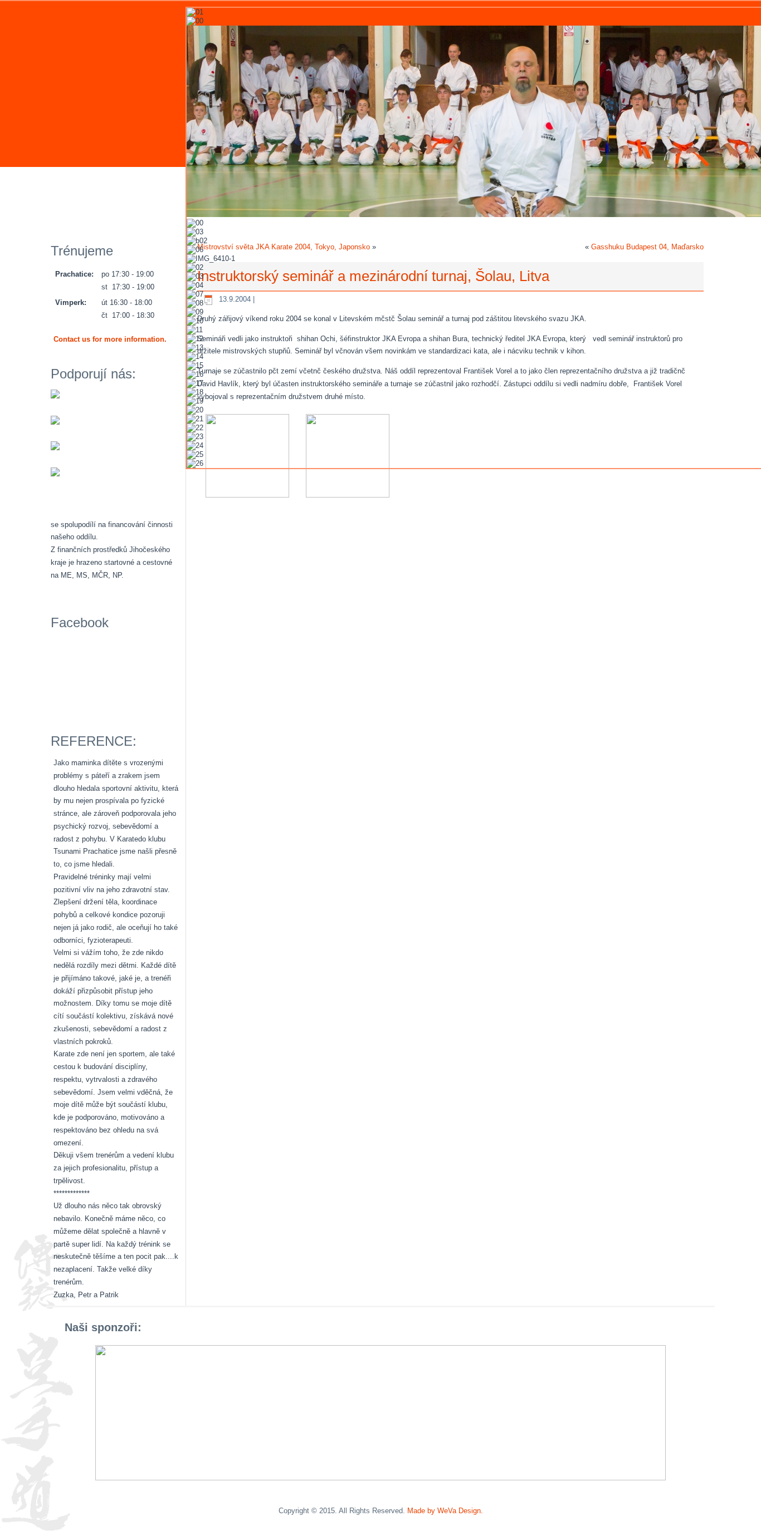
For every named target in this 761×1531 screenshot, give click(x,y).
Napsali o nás (86, 212)
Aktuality (77, 182)
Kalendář (140, 182)
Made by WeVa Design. (445, 1511)
